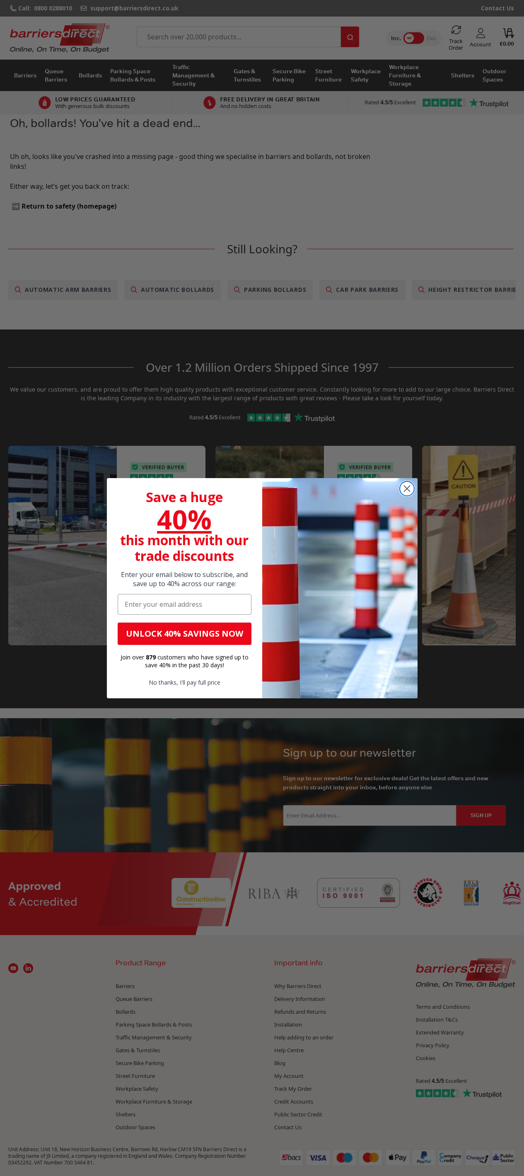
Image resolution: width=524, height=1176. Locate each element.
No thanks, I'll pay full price (184, 682)
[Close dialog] (407, 488)
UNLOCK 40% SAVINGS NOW (184, 633)
